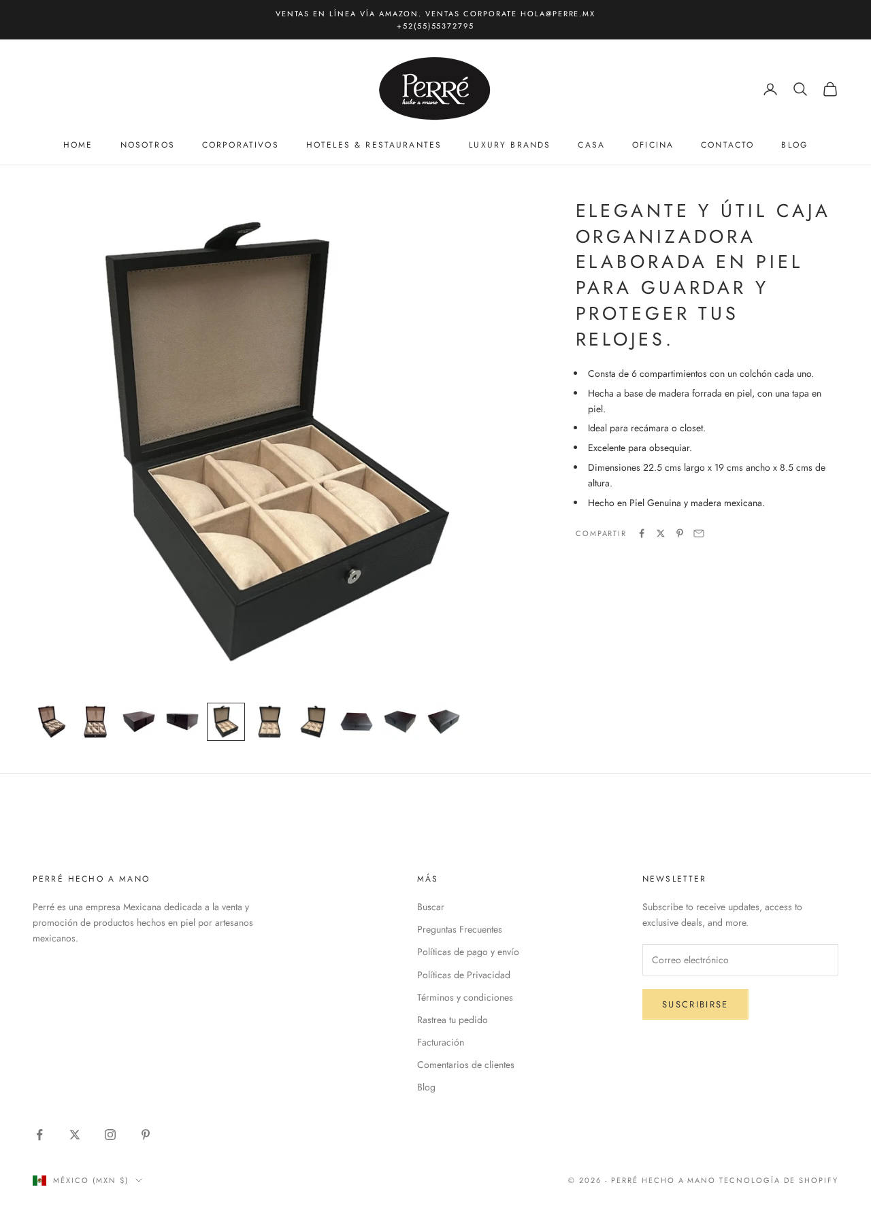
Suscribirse (695, 1004)
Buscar (430, 907)
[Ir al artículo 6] (269, 722)
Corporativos (240, 145)
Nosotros (147, 145)
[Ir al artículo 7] (313, 722)
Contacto (727, 145)
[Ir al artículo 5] (226, 722)
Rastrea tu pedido (452, 1019)
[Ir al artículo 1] (52, 722)
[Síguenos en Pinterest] (145, 1134)
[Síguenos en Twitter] (75, 1134)
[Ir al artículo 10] (444, 722)
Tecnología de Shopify (778, 1180)
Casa (591, 145)
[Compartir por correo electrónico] (698, 533)
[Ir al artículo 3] (139, 722)
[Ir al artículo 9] (400, 722)
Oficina (653, 145)
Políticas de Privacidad (463, 975)
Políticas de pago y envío (468, 951)
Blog (794, 145)
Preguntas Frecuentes (459, 929)
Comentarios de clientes (465, 1064)
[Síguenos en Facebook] (39, 1134)
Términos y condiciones (465, 997)
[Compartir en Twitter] (660, 533)
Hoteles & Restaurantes (374, 145)
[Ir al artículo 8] (357, 722)
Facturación (440, 1042)
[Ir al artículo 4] (182, 722)
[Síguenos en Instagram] (110, 1134)
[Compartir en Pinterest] (679, 533)
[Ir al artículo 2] (95, 722)
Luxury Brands (509, 145)
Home (78, 145)
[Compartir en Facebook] (641, 533)
